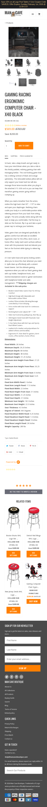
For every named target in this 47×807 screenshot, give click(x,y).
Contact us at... (10, 753)
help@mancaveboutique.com (16, 757)
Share (23, 446)
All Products (9, 694)
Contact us (8, 739)
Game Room (13, 438)
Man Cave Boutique (17, 783)
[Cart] (39, 14)
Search (7, 702)
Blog (6, 705)
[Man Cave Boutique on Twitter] (7, 677)
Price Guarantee (26, 156)
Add (10, 452)
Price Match (9, 735)
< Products (9, 23)
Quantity (8, 141)
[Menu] (33, 14)
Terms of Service (11, 709)
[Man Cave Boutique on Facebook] (12, 677)
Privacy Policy (9, 724)
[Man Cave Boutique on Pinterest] (16, 677)
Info (6, 156)
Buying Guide (9, 698)
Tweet (11, 446)
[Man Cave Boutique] (15, 14)
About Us (8, 687)
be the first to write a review (23, 492)
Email (21, 452)
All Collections (10, 690)
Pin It (34, 446)
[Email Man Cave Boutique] (21, 677)
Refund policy (10, 713)
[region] (23, 4)
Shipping (14, 156)
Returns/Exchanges (11, 727)
